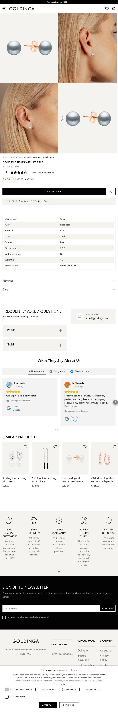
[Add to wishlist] (112, 191)
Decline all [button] (69, 705)
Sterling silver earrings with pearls (14, 480)
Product (6, 316)
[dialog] (59, 689)
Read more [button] (70, 406)
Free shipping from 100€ (57, 2)
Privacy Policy (59, 684)
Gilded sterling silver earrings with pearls (102, 480)
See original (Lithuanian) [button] (20, 400)
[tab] (59, 280)
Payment (15, 316)
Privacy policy (104, 658)
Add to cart (54, 191)
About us (105, 651)
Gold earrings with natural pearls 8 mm (73, 480)
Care (5, 290)
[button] (2, 402)
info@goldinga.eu (62, 654)
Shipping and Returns (29, 316)
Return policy (86, 665)
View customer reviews (43, 172)
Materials (8, 281)
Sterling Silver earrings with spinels (44, 480)
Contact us (106, 665)
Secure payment (83, 658)
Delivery (83, 651)
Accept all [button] (48, 705)
